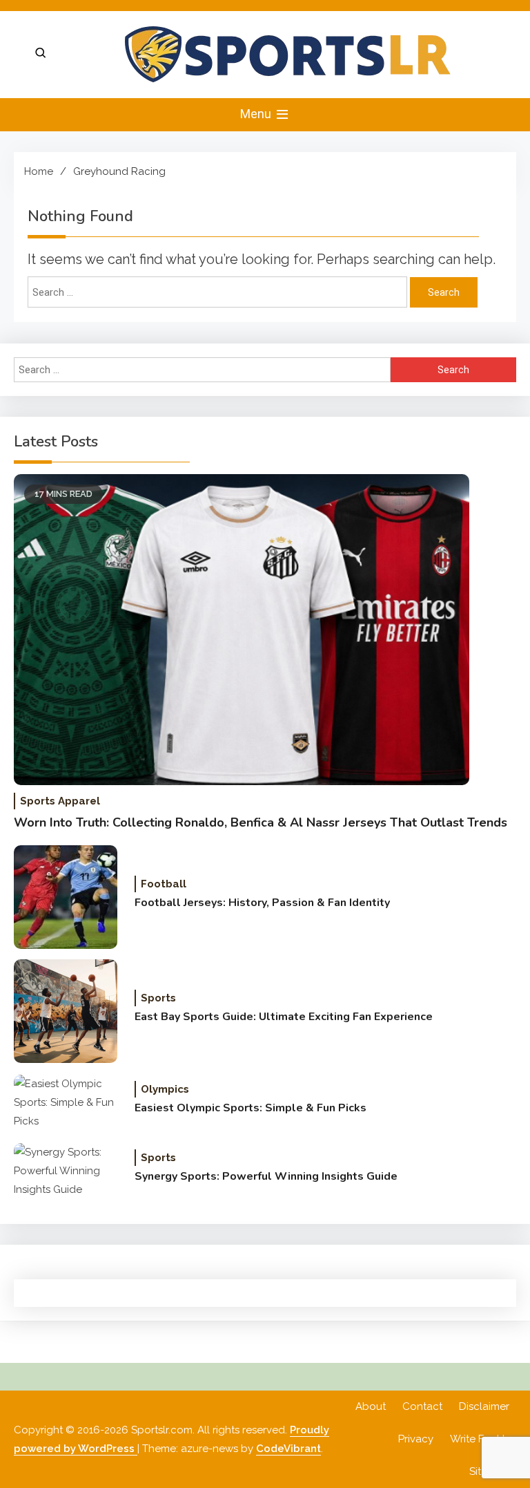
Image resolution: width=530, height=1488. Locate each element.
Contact (422, 1406)
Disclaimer (484, 1406)
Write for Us (479, 1439)
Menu (257, 113)
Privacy (415, 1439)
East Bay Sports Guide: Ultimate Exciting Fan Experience (284, 1016)
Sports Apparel (60, 801)
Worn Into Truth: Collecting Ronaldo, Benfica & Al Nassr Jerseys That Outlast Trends (260, 822)
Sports (158, 998)
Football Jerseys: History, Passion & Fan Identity (262, 902)
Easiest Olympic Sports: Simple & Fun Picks (250, 1107)
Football (163, 884)
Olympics (165, 1089)
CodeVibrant (288, 1448)
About (370, 1406)
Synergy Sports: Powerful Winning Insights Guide (266, 1176)
